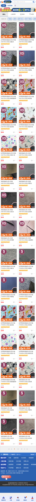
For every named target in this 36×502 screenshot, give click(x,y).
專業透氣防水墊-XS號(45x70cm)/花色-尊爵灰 (25, 182)
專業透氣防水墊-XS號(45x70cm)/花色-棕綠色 (7, 182)
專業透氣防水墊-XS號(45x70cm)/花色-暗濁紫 (7, 239)
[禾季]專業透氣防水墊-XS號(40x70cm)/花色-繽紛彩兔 (26, 126)
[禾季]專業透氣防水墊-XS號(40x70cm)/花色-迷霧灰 (26, 41)
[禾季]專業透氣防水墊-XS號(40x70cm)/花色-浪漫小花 (8, 154)
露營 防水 (20, 19)
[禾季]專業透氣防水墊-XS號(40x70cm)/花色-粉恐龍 (26, 97)
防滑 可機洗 (28, 19)
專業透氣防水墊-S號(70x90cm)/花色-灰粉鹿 (25, 380)
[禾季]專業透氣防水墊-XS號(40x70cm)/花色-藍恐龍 (8, 126)
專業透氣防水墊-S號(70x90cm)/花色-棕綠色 (7, 409)
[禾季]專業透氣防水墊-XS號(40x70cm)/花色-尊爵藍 (26, 69)
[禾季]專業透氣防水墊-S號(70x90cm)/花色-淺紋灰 (8, 267)
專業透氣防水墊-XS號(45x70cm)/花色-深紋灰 (7, 210)
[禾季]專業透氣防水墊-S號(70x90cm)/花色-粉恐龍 (26, 324)
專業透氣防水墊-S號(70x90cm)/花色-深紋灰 (7, 437)
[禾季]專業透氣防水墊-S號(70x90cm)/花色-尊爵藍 (8, 295)
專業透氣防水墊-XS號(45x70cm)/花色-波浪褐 (25, 210)
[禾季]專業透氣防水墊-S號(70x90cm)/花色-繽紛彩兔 (26, 352)
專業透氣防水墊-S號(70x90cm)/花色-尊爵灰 (25, 409)
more (32, 454)
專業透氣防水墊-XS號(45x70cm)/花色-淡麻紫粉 (26, 239)
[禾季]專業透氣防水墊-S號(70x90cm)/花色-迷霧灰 (26, 267)
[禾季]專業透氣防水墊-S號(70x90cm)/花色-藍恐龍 (8, 324)
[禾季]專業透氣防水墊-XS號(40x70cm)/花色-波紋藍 (8, 69)
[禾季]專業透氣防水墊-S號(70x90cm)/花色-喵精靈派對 (8, 380)
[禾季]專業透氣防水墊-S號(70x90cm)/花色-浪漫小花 (8, 352)
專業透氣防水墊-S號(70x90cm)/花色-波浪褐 (25, 437)
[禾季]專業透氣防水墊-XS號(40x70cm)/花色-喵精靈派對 (8, 97)
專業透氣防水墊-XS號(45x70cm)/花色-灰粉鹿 (25, 154)
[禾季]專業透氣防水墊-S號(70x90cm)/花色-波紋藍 (26, 295)
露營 (15, 19)
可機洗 (10, 19)
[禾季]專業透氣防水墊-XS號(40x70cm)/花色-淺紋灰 (8, 41)
